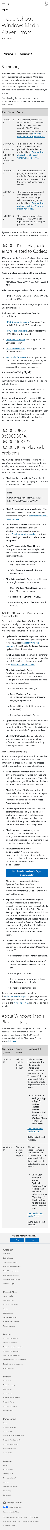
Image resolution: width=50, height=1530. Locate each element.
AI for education (8, 1368)
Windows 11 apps (9, 1284)
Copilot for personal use (11, 1275)
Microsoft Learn (8, 1431)
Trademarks (7, 1521)
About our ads (34, 1521)
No (32, 1239)
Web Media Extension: (16, 357)
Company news (8, 1474)
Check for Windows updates (24, 534)
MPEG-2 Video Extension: (17, 321)
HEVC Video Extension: (16, 330)
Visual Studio (7, 1453)
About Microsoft (8, 1469)
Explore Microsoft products (12, 1279)
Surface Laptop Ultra (10, 1262)
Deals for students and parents (13, 1364)
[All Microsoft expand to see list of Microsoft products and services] (3, 3)
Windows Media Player (15, 996)
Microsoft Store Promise (11, 1322)
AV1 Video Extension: (15, 348)
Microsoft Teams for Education (13, 1347)
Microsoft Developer (9, 1427)
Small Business (8, 1410)
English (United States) (14, 1503)
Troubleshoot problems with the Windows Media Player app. (31, 206)
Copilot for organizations (11, 1271)
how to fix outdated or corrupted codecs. (31, 135)
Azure (5, 1423)
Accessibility (7, 1491)
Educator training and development (14, 1360)
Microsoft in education (10, 1338)
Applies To (8, 38)
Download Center (9, 1300)
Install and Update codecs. (23, 664)
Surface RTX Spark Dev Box (12, 1267)
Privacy (26, 1517)
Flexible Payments (9, 1326)
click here (11, 1041)
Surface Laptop (8, 1258)
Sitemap (6, 1517)
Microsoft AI (7, 1380)
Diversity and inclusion (10, 1486)
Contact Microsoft (16, 1517)
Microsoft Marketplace (10, 1444)
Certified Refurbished (10, 1317)
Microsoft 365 (7, 1393)
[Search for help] (9, 3)
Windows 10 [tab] (26, 53)
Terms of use (34, 1517)
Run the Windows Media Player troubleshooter (26, 873)
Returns (5, 1309)
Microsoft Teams (8, 1402)
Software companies (9, 1448)
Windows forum (20, 1002)
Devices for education (10, 1342)
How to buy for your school (11, 1355)
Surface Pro (7, 1254)
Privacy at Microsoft (9, 1478)
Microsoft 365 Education (11, 1351)
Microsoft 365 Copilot (10, 1406)
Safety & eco (17, 1521)
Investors (6, 1482)
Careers (5, 1465)
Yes (17, 1239)
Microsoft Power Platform (11, 1398)
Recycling (26, 1521)
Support (6, 9)
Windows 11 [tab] (10, 53)
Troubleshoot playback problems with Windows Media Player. (31, 155)
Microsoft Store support (11, 1304)
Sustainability (7, 1495)
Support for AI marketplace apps (13, 1436)
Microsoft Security (9, 1385)
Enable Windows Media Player (35, 1130)
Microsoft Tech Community (12, 1440)
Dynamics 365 (7, 1389)
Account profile (8, 1296)
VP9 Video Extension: (15, 339)
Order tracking (8, 1313)
